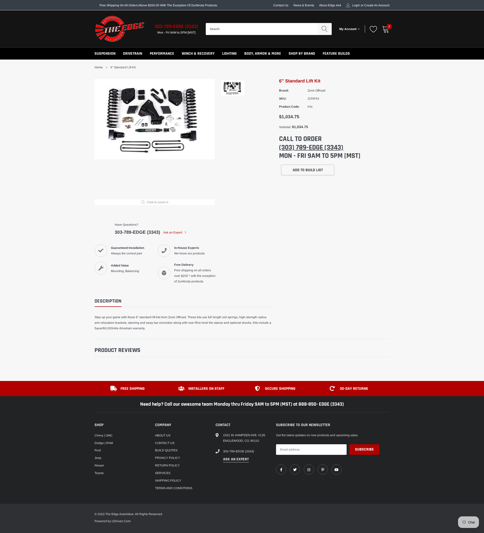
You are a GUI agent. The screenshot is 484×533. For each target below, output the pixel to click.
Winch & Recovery (198, 53)
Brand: (284, 90)
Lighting (229, 53)
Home (99, 67)
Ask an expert (236, 459)
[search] (324, 29)
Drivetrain (132, 53)
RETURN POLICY (167, 465)
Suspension (105, 53)
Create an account (376, 5)
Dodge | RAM (104, 443)
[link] (281, 469)
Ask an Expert (173, 232)
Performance (162, 53)
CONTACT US (164, 443)
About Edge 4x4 (330, 5)
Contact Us (280, 5)
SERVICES (162, 473)
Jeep (98, 458)
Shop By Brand (302, 53)
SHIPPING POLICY (168, 480)
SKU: (283, 98)
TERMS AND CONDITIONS (173, 488)
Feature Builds (336, 53)
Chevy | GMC (104, 435)
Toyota (99, 473)
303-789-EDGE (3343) (176, 26)
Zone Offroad (316, 90)
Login (356, 5)
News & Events (303, 5)
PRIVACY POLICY (167, 458)
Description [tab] (108, 301)
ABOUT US (162, 435)
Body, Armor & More (262, 53)
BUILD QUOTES (166, 450)
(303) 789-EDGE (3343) (311, 147)
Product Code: (289, 106)
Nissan (99, 465)
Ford (98, 450)
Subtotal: (285, 127)
